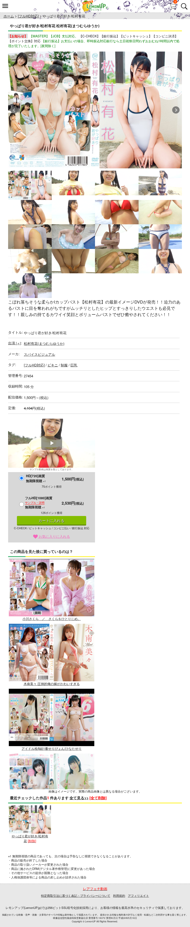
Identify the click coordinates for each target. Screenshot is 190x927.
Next (176, 110)
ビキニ (53, 364)
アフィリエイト (138, 895)
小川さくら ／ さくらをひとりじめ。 (51, 618)
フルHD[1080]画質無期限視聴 (38, 502)
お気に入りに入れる (54, 536)
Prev (14, 110)
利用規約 (119, 895)
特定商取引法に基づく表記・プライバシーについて (75, 895)
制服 (64, 364)
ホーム (8, 15)
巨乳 (73, 364)
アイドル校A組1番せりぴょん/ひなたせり (52, 748)
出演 (14, 342)
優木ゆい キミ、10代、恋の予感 (51, 813)
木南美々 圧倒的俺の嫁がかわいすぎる (52, 683)
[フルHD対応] (28, 15)
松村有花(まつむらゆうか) (44, 343)
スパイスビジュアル (39, 354)
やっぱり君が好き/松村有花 (30, 838)
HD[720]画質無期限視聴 (36, 478)
